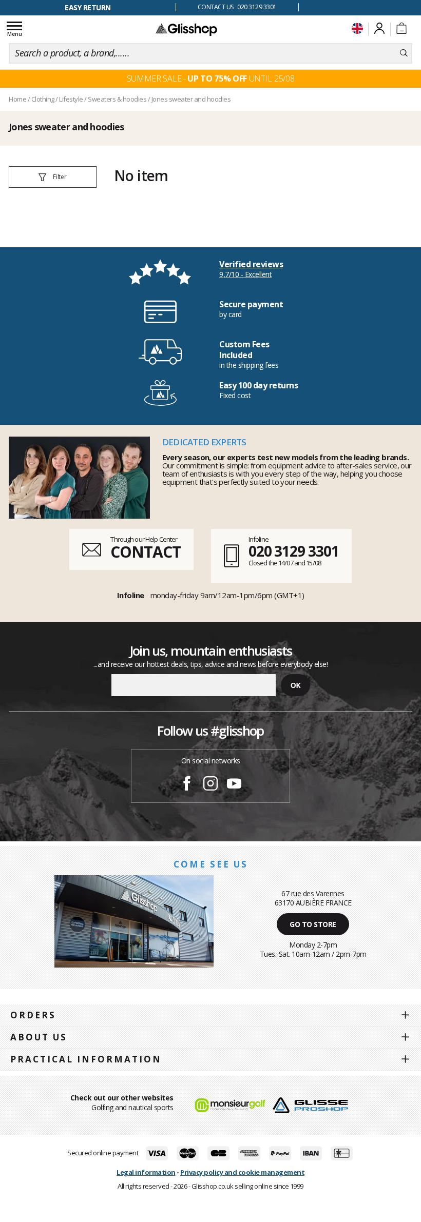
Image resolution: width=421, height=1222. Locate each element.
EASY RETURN (88, 7)
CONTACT (145, 551)
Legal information (146, 1172)
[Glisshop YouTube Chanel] (234, 785)
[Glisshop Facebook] (187, 785)
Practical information (86, 1059)
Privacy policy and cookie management (242, 1172)
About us (38, 1037)
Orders (33, 1015)
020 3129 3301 (293, 551)
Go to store (313, 924)
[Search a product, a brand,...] (403, 53)
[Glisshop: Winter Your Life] (186, 29)
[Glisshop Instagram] (210, 785)
